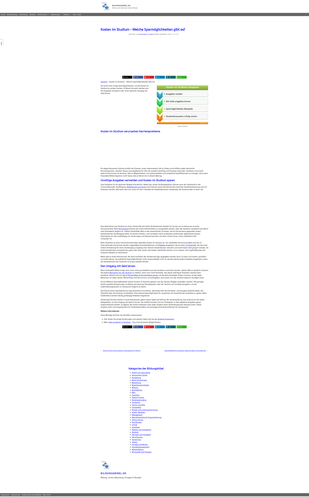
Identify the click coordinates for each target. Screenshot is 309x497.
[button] (127, 77)
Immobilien (136, 407)
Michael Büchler (143, 34)
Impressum (5, 495)
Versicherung (137, 437)
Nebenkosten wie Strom (136, 187)
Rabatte (162, 245)
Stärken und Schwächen (141, 430)
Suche (3, 14)
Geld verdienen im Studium (120, 322)
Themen (66, 14)
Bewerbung (55, 14)
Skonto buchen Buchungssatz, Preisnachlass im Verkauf (121, 351)
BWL (134, 392)
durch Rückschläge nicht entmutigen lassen (140, 275)
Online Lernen (137, 420)
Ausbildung (23, 14)
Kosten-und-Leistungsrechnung (145, 410)
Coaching (135, 395)
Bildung (135, 387)
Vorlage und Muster (140, 444)
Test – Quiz (77, 14)
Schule (134, 425)
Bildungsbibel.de (121, 5)
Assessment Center (139, 375)
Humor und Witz (138, 405)
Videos (134, 442)
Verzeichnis (136, 439)
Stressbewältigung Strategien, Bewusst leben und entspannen (185, 351)
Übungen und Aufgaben (141, 434)
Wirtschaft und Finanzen (142, 452)
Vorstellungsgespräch (140, 447)
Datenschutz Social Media (31, 495)
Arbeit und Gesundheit (141, 372)
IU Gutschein (191, 245)
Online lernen (42, 14)
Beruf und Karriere (139, 380)
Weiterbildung (12, 14)
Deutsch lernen (138, 397)
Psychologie (137, 422)
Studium (32, 14)
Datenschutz (15, 495)
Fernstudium (124, 229)
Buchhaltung (137, 390)
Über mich (46, 495)
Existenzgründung (139, 400)
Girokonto (136, 402)
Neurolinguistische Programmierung (147, 417)
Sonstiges (136, 427)
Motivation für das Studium (120, 272)
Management (137, 415)
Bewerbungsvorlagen (140, 385)
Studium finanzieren (166, 319)
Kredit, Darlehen (138, 412)
